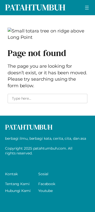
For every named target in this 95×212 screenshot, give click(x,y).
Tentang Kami (17, 184)
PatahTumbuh (35, 7)
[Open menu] (87, 8)
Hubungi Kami (18, 190)
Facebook (46, 184)
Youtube (45, 190)
